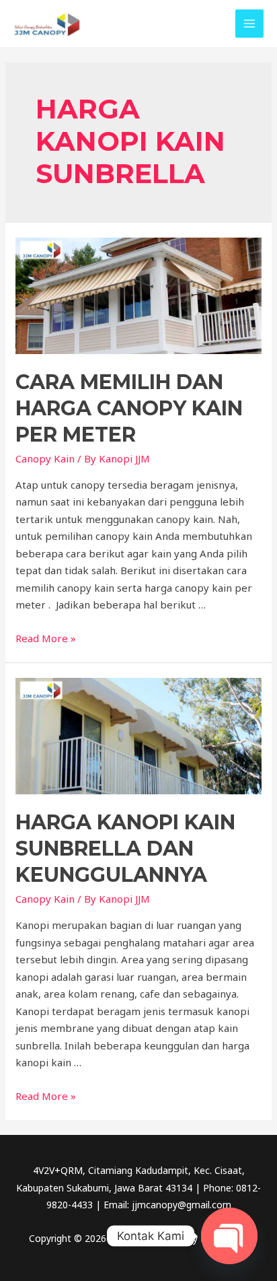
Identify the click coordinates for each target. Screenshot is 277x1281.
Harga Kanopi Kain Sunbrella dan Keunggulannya (125, 848)
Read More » (45, 638)
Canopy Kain (45, 458)
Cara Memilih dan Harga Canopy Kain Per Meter (129, 408)
